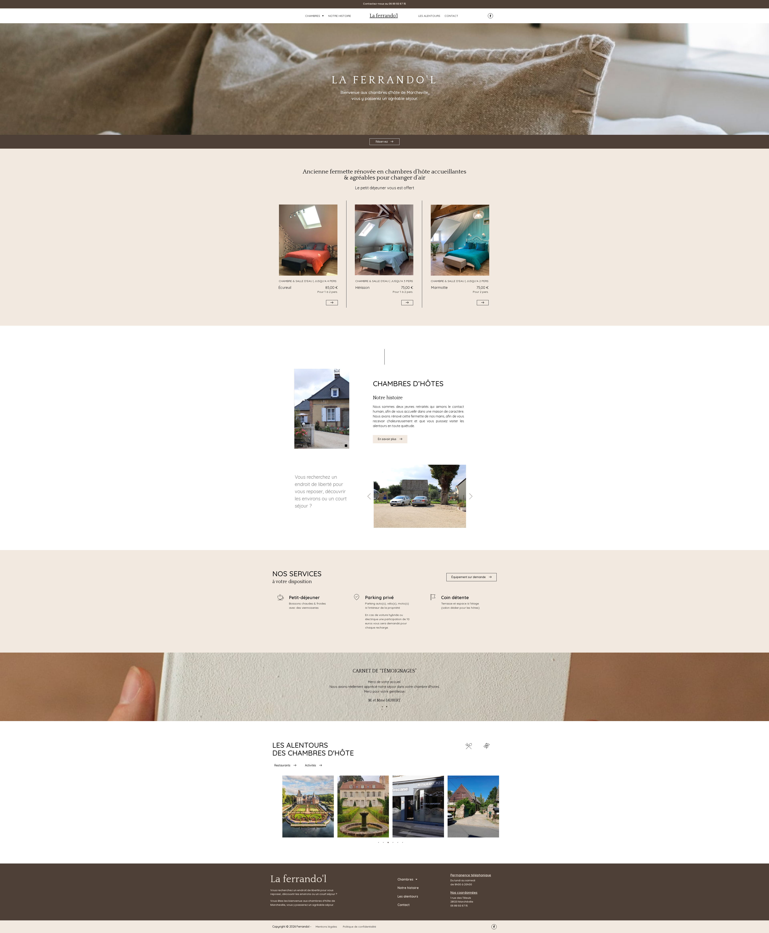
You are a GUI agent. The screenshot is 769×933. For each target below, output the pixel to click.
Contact (451, 16)
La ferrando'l (384, 16)
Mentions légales (326, 926)
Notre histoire (339, 16)
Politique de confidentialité (359, 926)
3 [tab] (388, 842)
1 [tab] (378, 842)
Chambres (312, 16)
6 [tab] (403, 842)
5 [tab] (398, 842)
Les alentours (429, 16)
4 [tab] (393, 842)
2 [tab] (383, 842)
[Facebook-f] (490, 15)
